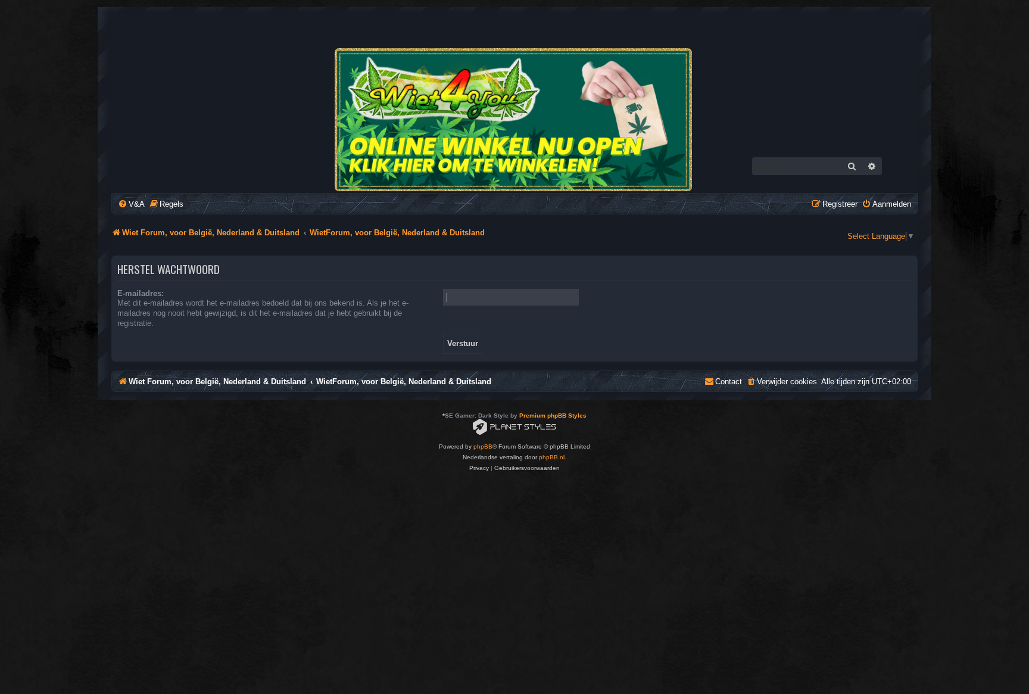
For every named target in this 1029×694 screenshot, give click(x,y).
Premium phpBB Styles (553, 415)
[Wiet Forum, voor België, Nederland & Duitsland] (514, 119)
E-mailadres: (140, 293)
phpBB (482, 446)
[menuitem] (131, 204)
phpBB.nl (552, 457)
